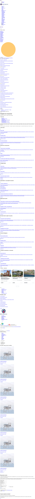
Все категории (2, 340)
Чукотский (1, 41)
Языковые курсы (4, 10)
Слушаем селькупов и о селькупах (6, 122)
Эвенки (2, 336)
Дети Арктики (3, 334)
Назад (1, 108)
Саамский (3, 15)
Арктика (3, 7)
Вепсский (1, 31)
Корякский (3, 20)
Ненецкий (3, 13)
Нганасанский (3, 11)
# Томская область (4, 290)
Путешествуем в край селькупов (5, 121)
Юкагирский (3, 19)
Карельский (3, 16)
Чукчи (2, 337)
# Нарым (3, 291)
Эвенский (1, 34)
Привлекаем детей (4, 120)
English (3, 2)
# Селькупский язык (4, 289)
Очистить (8, 330)
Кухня (2, 8)
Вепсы (2, 339)
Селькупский (3, 17)
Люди (2, 6)
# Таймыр (3, 292)
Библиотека (3, 318)
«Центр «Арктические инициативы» (16, 326)
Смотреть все (7, 58)
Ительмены (3, 335)
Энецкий (1, 36)
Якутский (3, 21)
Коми (2, 18)
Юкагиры (3, 338)
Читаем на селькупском (4, 118)
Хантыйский (1, 39)
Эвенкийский (3, 12)
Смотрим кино (3, 119)
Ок (0, 498)
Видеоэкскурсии (4, 22)
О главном (3, 315)
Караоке (3, 23)
